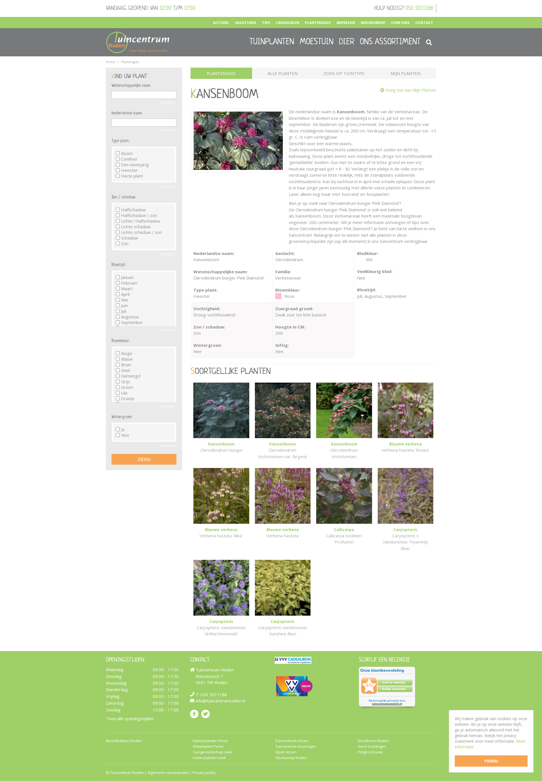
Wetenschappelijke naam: (131, 85)
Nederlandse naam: (127, 113)
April (125, 294)
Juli (123, 311)
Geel (125, 370)
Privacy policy (204, 772)
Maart (127, 288)
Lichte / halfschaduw (140, 221)
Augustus (130, 317)
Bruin (126, 365)
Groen (127, 387)
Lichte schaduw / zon (141, 232)
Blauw (127, 359)
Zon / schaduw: (124, 197)
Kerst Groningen (372, 746)
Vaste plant (132, 176)
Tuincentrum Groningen (295, 746)
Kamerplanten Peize (210, 741)
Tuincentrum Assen (291, 741)
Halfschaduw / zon (139, 215)
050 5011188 (419, 8)
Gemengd (130, 376)
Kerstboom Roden (373, 741)
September (132, 322)
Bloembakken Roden (124, 741)
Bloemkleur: (121, 341)
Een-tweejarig (135, 165)
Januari (127, 277)
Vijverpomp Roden (291, 758)
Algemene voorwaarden (168, 772)
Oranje (127, 398)
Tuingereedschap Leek (212, 752)
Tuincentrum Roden (127, 772)
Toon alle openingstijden (130, 718)
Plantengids (221, 73)
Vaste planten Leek (209, 758)
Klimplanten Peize (208, 746)
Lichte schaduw (136, 226)
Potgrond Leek (370, 752)
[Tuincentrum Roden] (138, 42)
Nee (125, 435)
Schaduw (129, 238)
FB (194, 713)
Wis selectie (167, 103)
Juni (124, 305)
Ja (122, 429)
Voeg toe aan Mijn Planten (410, 90)
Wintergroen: (122, 417)
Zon (124, 243)
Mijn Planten (405, 73)
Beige (126, 353)
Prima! (491, 761)
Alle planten (283, 73)
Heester (129, 170)
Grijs (125, 381)
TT (205, 713)
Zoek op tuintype (344, 73)
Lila (124, 393)
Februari (129, 283)
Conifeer (129, 159)
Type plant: (120, 141)
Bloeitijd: (118, 265)
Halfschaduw (133, 210)
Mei (124, 300)
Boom (127, 153)
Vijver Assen (285, 752)
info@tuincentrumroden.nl (220, 701)
